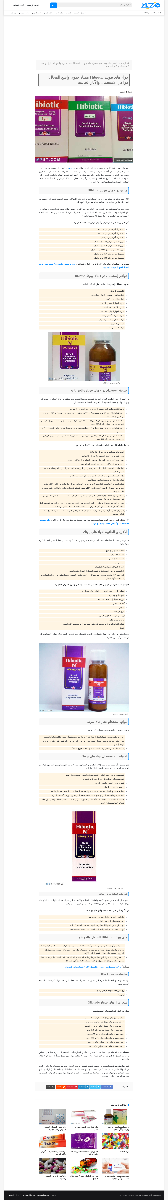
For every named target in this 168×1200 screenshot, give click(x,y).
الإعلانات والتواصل (14, 1195)
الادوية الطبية (103, 63)
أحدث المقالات (18, 5)
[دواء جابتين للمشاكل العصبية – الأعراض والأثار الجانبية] (52, 1116)
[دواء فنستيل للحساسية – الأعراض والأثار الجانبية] (52, 1141)
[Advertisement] (84, 36)
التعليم (76, 13)
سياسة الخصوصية (42, 1195)
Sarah (130, 92)
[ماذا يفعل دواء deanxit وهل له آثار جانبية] (84, 1116)
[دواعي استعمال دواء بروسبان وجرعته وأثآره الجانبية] (115, 1116)
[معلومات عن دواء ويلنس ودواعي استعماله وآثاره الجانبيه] (115, 1166)
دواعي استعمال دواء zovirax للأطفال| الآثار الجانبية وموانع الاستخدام (93, 967)
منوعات (13, 13)
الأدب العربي (36, 13)
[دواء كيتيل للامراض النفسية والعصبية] (52, 1166)
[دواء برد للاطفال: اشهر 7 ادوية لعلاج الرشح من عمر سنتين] (84, 1166)
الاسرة (83, 13)
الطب (114, 63)
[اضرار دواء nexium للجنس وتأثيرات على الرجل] (84, 1141)
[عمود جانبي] (8, 5)
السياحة (68, 13)
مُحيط (71, 168)
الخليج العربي (48, 13)
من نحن (53, 1195)
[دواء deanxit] (115, 1141)
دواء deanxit (124, 1152)
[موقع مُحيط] (150, 5)
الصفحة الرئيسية (33, 5)
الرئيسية (123, 63)
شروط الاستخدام (29, 1195)
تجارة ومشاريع (24, 13)
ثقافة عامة (59, 13)
